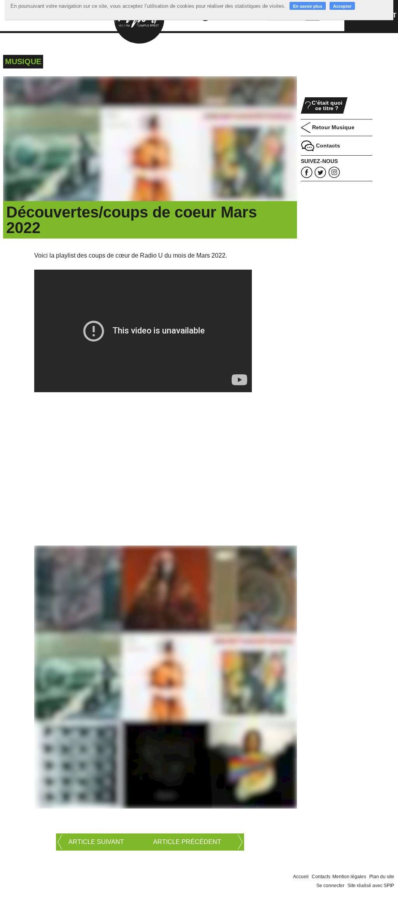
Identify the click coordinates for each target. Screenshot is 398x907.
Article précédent (187, 842)
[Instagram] (334, 172)
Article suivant (96, 842)
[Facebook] (306, 172)
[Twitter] (320, 172)
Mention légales (349, 876)
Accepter (342, 6)
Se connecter (330, 885)
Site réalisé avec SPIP (370, 885)
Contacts (321, 876)
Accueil (301, 876)
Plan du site (381, 876)
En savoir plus (307, 6)
